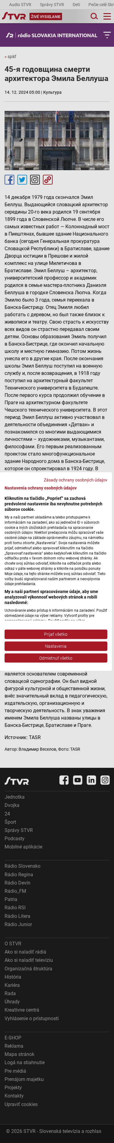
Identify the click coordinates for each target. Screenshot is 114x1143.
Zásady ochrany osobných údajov (75, 479)
